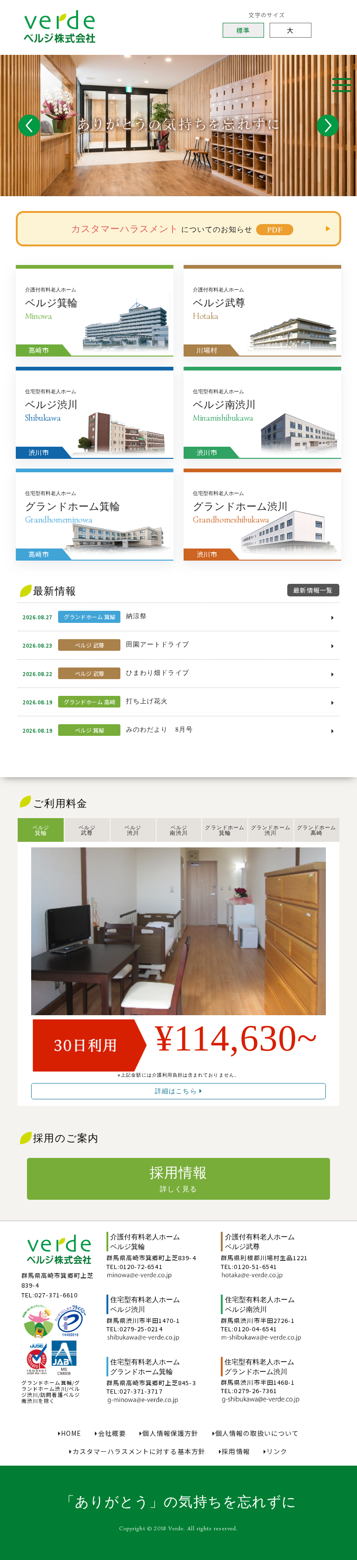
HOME (71, 1433)
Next (327, 125)
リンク (276, 1451)
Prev (29, 125)
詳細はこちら (177, 1090)
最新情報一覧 (312, 590)
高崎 (316, 830)
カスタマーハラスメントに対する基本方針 (139, 1451)
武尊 (87, 830)
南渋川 (179, 830)
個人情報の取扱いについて (257, 1433)
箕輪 (41, 830)
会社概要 (112, 1433)
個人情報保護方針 (170, 1433)
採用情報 (178, 1178)
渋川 (133, 830)
